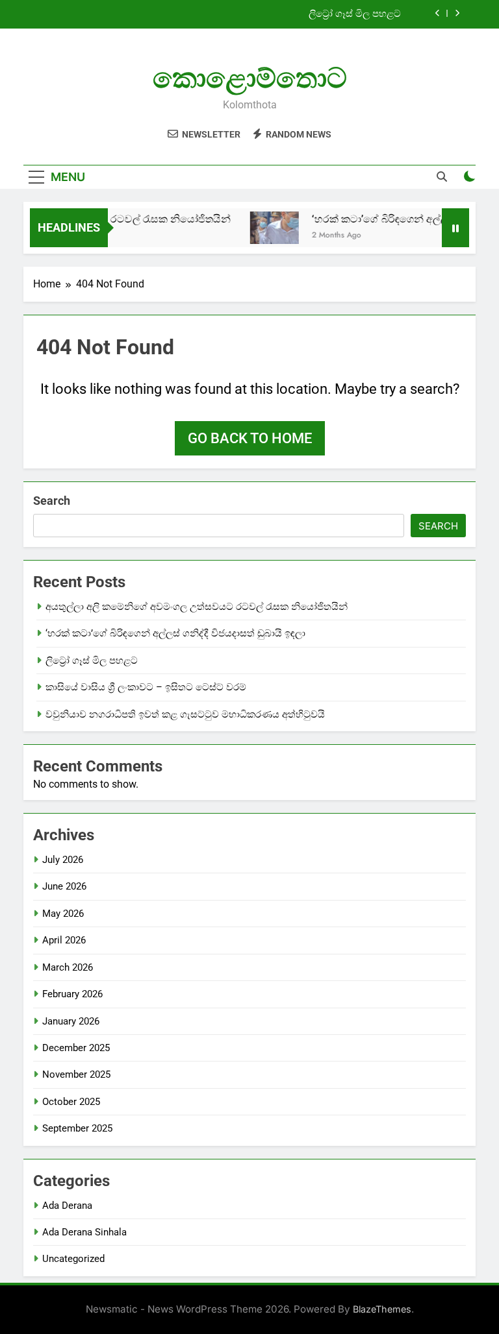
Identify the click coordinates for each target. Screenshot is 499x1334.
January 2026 (70, 1021)
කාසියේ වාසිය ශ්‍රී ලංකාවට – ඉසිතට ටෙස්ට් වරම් (145, 687)
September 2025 (77, 1128)
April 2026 (64, 940)
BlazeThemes (382, 1309)
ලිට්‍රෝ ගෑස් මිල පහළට (355, 14)
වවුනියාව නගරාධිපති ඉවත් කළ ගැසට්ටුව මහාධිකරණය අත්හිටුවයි (185, 714)
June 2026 (64, 886)
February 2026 (72, 994)
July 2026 (62, 860)
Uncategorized (73, 1259)
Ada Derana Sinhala (84, 1232)
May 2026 (63, 913)
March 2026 (67, 967)
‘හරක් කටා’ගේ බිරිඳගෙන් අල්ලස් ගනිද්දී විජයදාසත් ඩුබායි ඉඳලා (175, 633)
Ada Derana (67, 1205)
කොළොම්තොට (250, 78)
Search (51, 500)
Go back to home (250, 438)
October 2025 (71, 1102)
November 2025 (76, 1074)
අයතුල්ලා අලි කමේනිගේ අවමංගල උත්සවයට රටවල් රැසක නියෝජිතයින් (196, 606)
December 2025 (76, 1048)
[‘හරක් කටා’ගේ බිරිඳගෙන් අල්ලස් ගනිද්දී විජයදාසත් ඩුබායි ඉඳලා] (266, 228)
